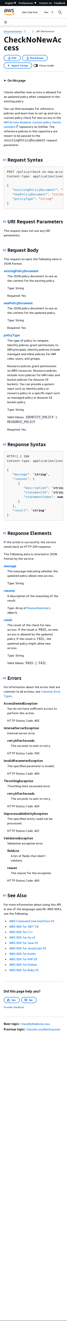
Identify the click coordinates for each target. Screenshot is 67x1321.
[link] (45, 31)
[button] (14, 80)
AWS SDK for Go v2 (22, 937)
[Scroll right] (52, 12)
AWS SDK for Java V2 (23, 943)
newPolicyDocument (30, 194)
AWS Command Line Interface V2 (31, 921)
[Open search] (60, 12)
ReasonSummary (38, 608)
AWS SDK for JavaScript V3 (27, 948)
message (20, 474)
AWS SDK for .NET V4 (23, 926)
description (35, 488)
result (19, 510)
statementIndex (38, 497)
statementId (35, 492)
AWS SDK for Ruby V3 (24, 970)
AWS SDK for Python (23, 964)
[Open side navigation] (5, 22)
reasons (20, 479)
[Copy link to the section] (4, 160)
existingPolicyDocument (34, 190)
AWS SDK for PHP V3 (23, 959)
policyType (23, 199)
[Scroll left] (19, 12)
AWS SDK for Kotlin (22, 954)
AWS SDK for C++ (21, 932)
